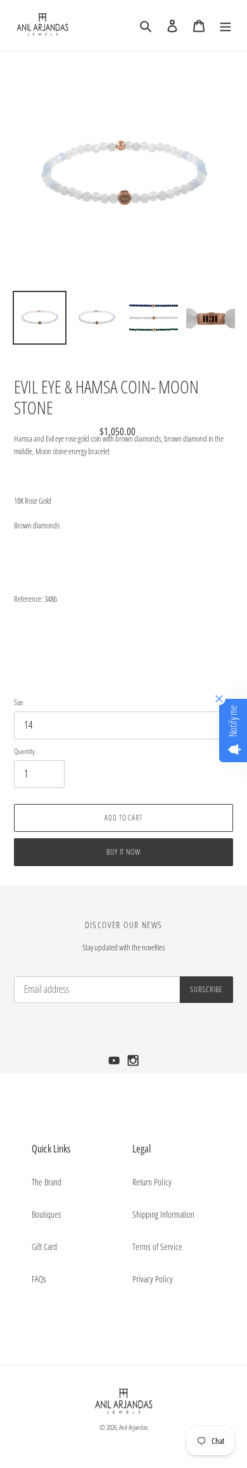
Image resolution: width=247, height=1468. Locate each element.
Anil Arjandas (133, 1427)
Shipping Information (163, 1214)
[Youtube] (115, 1064)
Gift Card (44, 1247)
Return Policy (152, 1182)
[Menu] (225, 25)
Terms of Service (157, 1247)
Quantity (24, 751)
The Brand (46, 1182)
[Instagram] (133, 1064)
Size (18, 702)
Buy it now (123, 851)
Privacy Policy (152, 1279)
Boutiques (46, 1214)
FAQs (39, 1279)
